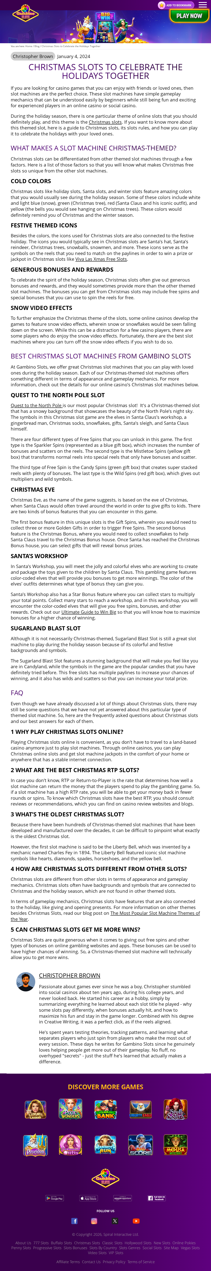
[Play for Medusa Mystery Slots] (175, 1160)
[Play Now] (188, 16)
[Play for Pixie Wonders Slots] (70, 1124)
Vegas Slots (190, 1248)
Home (28, 46)
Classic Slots (112, 1243)
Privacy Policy (114, 1262)
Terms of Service (141, 1262)
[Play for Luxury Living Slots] (35, 1124)
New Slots (162, 1243)
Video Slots (97, 1253)
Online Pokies (184, 1243)
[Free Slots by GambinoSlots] (25, 21)
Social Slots (152, 1248)
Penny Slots (21, 1248)
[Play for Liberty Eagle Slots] (140, 1124)
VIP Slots (116, 1253)
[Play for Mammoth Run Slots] (105, 1160)
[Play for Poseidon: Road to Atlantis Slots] (35, 1160)
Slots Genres (129, 1248)
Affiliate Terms (68, 1262)
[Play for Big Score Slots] (140, 1160)
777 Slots (41, 1243)
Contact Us (91, 1262)
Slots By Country (103, 1248)
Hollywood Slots (138, 1243)
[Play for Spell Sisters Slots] (175, 1124)
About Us (23, 1243)
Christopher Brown (33, 56)
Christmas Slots (87, 1243)
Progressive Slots (47, 1248)
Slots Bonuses (75, 1248)
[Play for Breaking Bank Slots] (105, 1124)
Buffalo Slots (61, 1243)
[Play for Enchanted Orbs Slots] (70, 1160)
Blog (37, 46)
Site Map (171, 1248)
